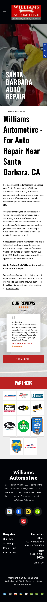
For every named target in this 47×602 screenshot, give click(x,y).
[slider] (23, 307)
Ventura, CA (17, 322)
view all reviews (23, 358)
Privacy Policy (25, 584)
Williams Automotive (16, 111)
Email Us (39, 563)
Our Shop (8, 539)
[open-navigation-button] (4, 12)
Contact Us (9, 552)
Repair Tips (9, 548)
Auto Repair (10, 543)
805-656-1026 (12, 288)
